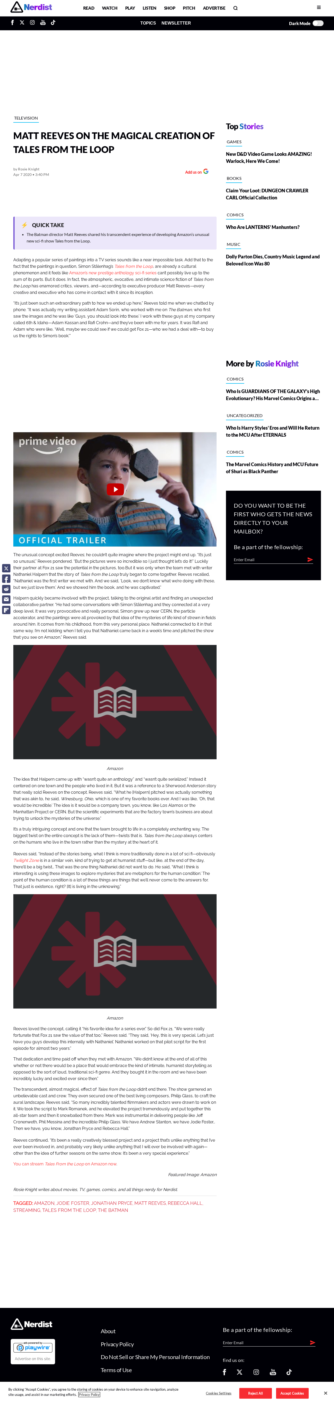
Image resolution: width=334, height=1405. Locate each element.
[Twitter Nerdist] (22, 23)
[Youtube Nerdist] (43, 23)
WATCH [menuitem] (109, 7)
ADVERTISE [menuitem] (214, 7)
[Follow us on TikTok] (289, 1374)
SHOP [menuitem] (169, 7)
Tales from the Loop (69, 1210)
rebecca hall (185, 1203)
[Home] (31, 1328)
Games (234, 141)
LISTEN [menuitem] (149, 7)
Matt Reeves (150, 1203)
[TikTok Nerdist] (53, 23)
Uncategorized (245, 415)
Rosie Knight (28, 169)
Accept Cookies (292, 1393)
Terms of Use (116, 1369)
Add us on (192, 173)
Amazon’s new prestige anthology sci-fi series (113, 273)
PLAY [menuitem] (130, 7)
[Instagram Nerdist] (32, 23)
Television (26, 117)
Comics (235, 214)
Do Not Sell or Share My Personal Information (155, 1356)
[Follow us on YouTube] (273, 1374)
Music (234, 244)
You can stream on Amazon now (64, 1164)
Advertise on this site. (33, 1359)
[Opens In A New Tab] (32, 1347)
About (108, 1331)
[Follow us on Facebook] (224, 1374)
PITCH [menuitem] (189, 7)
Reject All (255, 1393)
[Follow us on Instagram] (256, 1374)
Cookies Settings (218, 1393)
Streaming (26, 1210)
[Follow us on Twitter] (239, 1374)
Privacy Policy (117, 1344)
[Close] (325, 1393)
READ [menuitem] (88, 7)
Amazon (44, 1203)
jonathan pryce (112, 1203)
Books (234, 178)
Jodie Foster (72, 1203)
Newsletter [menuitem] (176, 23)
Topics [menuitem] (148, 23)
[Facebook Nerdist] (13, 23)
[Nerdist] (31, 8)
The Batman (113, 1210)
